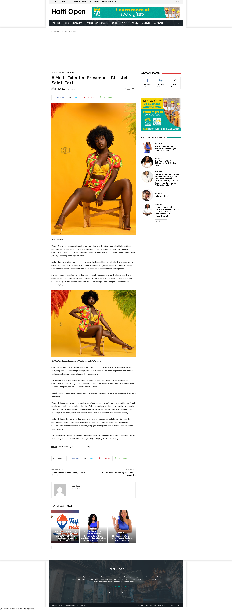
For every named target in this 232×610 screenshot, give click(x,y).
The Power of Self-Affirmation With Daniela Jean (165, 163)
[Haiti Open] (53, 89)
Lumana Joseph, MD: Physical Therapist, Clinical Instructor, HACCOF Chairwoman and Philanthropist (167, 211)
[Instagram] (176, 1)
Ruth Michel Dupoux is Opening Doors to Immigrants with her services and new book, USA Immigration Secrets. (93, 536)
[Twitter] (179, 1)
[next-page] (56, 547)
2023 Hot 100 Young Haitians (67, 447)
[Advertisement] (116, 51)
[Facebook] (173, 1)
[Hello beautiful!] (147, 195)
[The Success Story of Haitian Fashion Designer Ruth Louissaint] (122, 526)
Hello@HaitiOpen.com (120, 586)
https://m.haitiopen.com (78, 489)
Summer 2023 (84, 447)
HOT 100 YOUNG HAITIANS (66, 32)
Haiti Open (62, 89)
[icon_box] (119, 2)
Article (65, 528)
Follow (161, 79)
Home (53, 32)
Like (147, 79)
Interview (93, 528)
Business (158, 204)
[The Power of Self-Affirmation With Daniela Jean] (147, 162)
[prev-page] (52, 547)
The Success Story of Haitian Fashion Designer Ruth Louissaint (122, 538)
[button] (178, 23)
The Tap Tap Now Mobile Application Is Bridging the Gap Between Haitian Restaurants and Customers (65, 536)
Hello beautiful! (162, 196)
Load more (160, 221)
